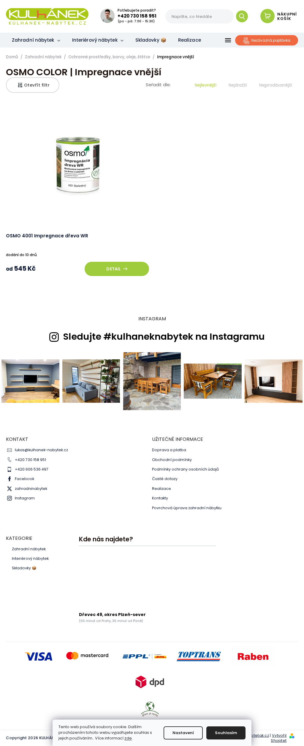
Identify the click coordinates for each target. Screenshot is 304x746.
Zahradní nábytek (29, 549)
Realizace (161, 488)
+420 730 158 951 (30, 459)
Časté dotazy (165, 478)
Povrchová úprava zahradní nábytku (186, 507)
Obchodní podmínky (172, 459)
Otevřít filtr (37, 85)
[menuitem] (36, 40)
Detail (113, 269)
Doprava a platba (169, 449)
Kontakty (160, 498)
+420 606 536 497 (31, 469)
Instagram (25, 498)
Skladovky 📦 (24, 568)
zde (128, 738)
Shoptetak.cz (256, 735)
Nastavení (183, 733)
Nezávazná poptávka (270, 40)
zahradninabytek (31, 488)
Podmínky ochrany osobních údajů (185, 469)
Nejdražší (238, 85)
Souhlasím (226, 733)
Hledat (244, 16)
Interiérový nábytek (30, 558)
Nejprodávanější (275, 85)
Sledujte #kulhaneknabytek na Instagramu (164, 336)
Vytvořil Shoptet (278, 738)
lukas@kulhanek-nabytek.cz (41, 449)
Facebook (24, 478)
